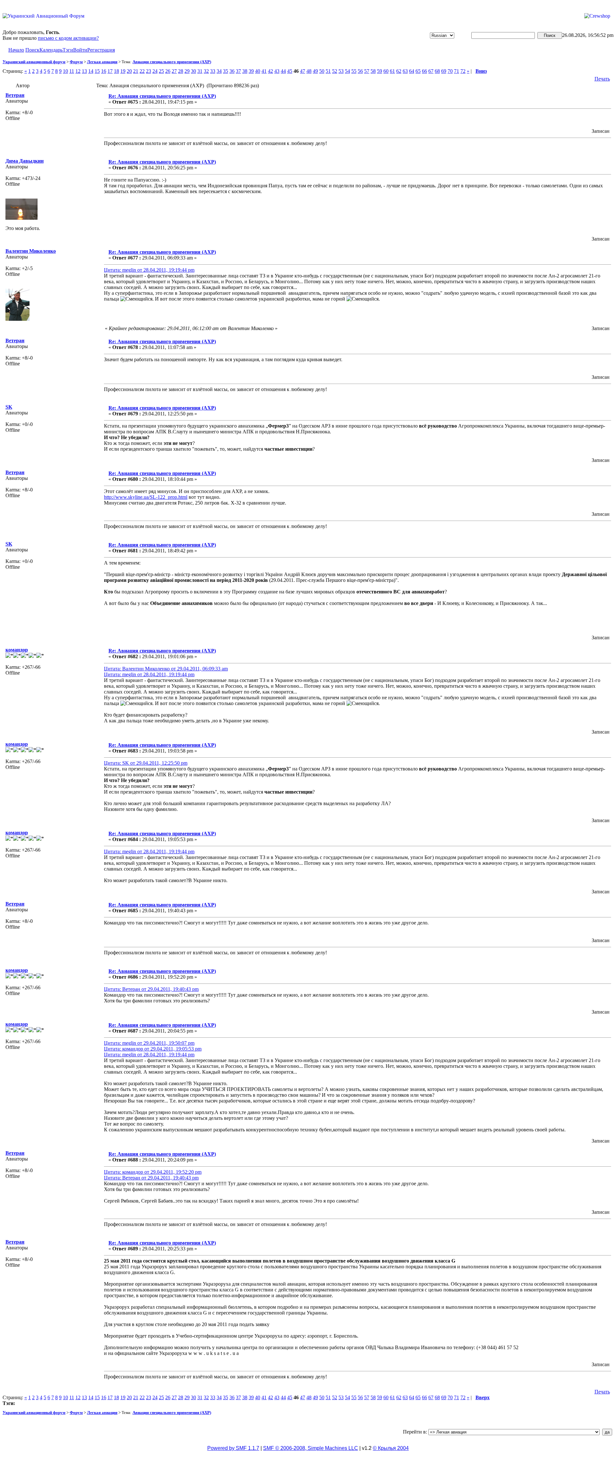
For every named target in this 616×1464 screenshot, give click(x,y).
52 (334, 71)
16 (103, 71)
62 (398, 71)
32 (206, 71)
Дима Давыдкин (24, 161)
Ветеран (14, 95)
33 (212, 71)
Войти (80, 50)
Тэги (68, 50)
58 (373, 71)
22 (142, 71)
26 (167, 71)
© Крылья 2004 (391, 1448)
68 (437, 71)
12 (78, 71)
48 (309, 71)
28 (180, 71)
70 (450, 71)
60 (386, 71)
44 (283, 71)
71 (456, 71)
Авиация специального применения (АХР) (172, 61)
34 (219, 71)
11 (71, 71)
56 (360, 71)
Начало (16, 50)
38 (244, 71)
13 (84, 71)
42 (270, 71)
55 (353, 71)
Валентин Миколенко (30, 251)
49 (315, 71)
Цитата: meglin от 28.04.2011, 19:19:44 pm (149, 270)
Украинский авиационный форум (34, 61)
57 (366, 71)
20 (129, 71)
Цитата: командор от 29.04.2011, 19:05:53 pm (152, 1048)
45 (289, 71)
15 (97, 71)
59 (379, 71)
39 (251, 71)
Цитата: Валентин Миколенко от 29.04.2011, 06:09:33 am (166, 668)
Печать (602, 78)
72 (463, 71)
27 (174, 71)
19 (122, 71)
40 (257, 71)
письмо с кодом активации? (68, 38)
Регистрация (101, 50)
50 (321, 71)
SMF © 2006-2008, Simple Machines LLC (310, 1448)
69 (443, 71)
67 (430, 71)
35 (225, 71)
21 (135, 71)
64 (411, 71)
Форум (76, 61)
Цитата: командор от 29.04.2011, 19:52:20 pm (152, 1172)
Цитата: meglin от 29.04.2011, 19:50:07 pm (149, 1043)
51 (328, 71)
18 (116, 71)
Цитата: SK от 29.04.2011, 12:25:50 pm (145, 763)
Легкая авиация (102, 61)
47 (302, 71)
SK (8, 407)
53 (341, 71)
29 (187, 71)
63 (405, 71)
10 (65, 71)
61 (392, 71)
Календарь (51, 50)
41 (264, 71)
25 (161, 71)
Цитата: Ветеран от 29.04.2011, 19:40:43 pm (151, 989)
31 (199, 71)
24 (155, 71)
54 (347, 71)
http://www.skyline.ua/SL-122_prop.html (145, 497)
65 (418, 71)
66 (424, 71)
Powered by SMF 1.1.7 (233, 1448)
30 (193, 71)
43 (276, 71)
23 (148, 71)
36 (232, 71)
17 (110, 71)
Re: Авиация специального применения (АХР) (162, 96)
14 (90, 71)
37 (238, 71)
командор (16, 649)
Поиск (32, 50)
